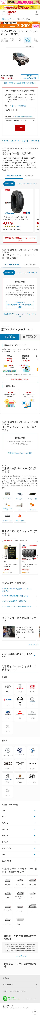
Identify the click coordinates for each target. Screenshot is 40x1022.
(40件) (29, 572)
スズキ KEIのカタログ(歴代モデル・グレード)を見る (17, 590)
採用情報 (24, 991)
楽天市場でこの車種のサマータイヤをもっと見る (20, 239)
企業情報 (5, 991)
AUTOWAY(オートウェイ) (13, 229)
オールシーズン (32, 184)
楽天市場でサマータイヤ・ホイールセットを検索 (20, 315)
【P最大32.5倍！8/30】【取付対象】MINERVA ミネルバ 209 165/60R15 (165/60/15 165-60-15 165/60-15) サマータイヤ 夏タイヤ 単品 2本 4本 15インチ (17, 218)
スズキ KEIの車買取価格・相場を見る (15, 596)
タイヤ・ (27, 40)
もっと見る (33, 645)
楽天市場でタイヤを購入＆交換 (32, 336)
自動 (36, 40)
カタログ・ (4, 40)
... (13, 19)
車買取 (12, 40)
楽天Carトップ (6, 19)
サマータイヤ (9, 184)
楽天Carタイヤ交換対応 (14, 175)
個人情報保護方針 (14, 991)
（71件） (19, 226)
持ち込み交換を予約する (20, 379)
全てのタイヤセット (29, 264)
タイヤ (6, 141)
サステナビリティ (24, 1008)
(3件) (10, 572)
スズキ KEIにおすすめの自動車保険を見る (16, 606)
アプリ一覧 (5, 1008)
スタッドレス (21, 184)
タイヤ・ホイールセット (19, 141)
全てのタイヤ (29, 175)
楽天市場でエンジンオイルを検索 (20, 453)
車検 (20, 40)
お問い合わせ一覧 (14, 1008)
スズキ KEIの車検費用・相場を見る (14, 601)
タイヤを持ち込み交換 (11, 336)
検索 (21, 128)
